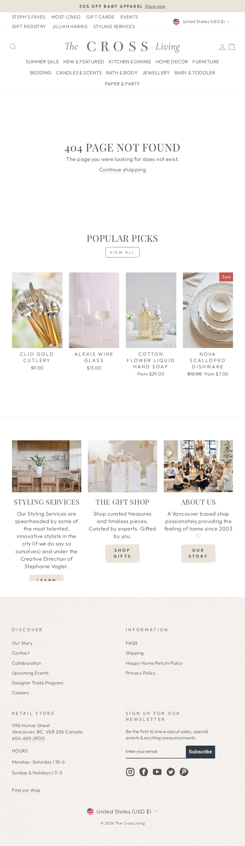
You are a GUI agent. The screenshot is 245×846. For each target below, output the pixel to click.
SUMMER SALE (42, 62)
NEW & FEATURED (83, 62)
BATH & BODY (122, 73)
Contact (20, 653)
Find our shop (26, 790)
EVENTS (129, 17)
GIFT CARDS (100, 17)
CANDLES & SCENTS (79, 73)
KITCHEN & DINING (130, 62)
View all (122, 252)
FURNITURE (205, 62)
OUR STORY (198, 553)
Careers (20, 692)
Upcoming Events (30, 673)
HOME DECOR (172, 62)
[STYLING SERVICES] (46, 466)
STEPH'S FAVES (28, 17)
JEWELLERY (156, 73)
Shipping (135, 653)
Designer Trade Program (38, 683)
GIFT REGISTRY (29, 26)
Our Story (22, 643)
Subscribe (200, 751)
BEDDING (41, 73)
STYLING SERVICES (114, 26)
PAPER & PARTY (122, 84)
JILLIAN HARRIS (69, 26)
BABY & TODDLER (194, 73)
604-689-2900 (28, 738)
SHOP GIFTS (122, 553)
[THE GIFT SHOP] (122, 466)
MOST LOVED (66, 17)
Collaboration (26, 663)
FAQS (132, 643)
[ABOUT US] (198, 466)
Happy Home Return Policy (154, 663)
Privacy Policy (141, 673)
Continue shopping (122, 169)
